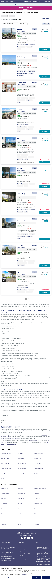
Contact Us (35, 1)
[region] (26, 573)
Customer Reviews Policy (25, 553)
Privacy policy (23, 547)
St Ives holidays (22, 430)
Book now (44, 49)
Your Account (47, 1)
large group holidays (34, 440)
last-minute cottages (11, 444)
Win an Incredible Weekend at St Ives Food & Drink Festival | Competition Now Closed (43, 558)
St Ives (32, 4)
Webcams (44, 4)
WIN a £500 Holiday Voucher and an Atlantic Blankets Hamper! (43, 553)
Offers (49, 4)
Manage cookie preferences (26, 551)
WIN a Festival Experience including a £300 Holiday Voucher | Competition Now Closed (43, 548)
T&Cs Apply (26, 9)
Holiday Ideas (37, 4)
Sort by (3, 23)
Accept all (36, 577)
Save (35, 29)
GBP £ (40, 1)
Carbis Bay (26, 4)
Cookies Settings (5, 577)
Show (20, 23)
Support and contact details (26, 545)
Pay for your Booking (24, 559)
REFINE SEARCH (45, 18)
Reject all (46, 577)
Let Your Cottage (27, 1)
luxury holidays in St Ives (14, 438)
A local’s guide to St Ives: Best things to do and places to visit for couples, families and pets (43, 563)
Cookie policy (23, 549)
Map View (46, 23)
